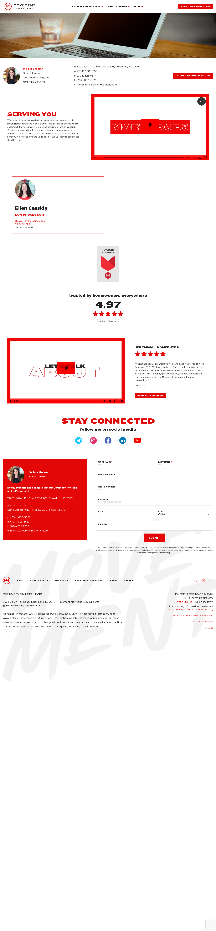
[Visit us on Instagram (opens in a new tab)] (189, 580)
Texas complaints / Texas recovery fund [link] (193, 615)
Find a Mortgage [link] (117, 6)
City (100, 512)
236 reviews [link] (113, 321)
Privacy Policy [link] (39, 580)
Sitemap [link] (209, 628)
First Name (104, 462)
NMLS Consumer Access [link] (89, 580)
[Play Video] (94, 157)
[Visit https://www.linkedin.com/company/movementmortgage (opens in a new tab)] (123, 440)
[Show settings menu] (194, 157)
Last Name (164, 462)
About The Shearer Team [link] (86, 6)
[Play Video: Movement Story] (66, 368)
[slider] (144, 157)
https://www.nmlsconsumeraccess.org (190, 609)
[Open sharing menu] (200, 157)
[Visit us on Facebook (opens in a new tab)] (210, 580)
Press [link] (113, 580)
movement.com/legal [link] (95, 618)
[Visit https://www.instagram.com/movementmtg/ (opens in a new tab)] (93, 440)
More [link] (137, 6)
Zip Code (103, 524)
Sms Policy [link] (61, 580)
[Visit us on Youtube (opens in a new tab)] (203, 580)
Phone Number (106, 487)
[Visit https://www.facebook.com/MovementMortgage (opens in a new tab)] (108, 440)
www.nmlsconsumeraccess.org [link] (21, 618)
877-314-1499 (185, 602)
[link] (20, 6)
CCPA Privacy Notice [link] (202, 621)
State (161, 512)
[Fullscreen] (206, 157)
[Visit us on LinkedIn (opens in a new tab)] (196, 580)
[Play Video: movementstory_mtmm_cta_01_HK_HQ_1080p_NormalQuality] (150, 124)
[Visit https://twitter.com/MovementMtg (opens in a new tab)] (78, 440)
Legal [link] (19, 580)
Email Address (106, 474)
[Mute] (188, 157)
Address (103, 499)
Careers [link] (129, 580)
